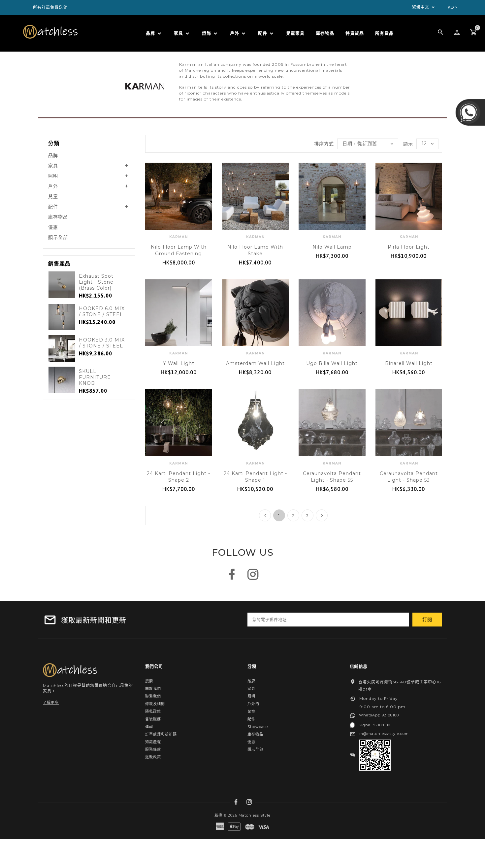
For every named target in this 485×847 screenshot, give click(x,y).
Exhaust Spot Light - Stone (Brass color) (96, 282)
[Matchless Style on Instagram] (253, 577)
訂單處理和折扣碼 (161, 734)
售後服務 (153, 719)
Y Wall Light (178, 363)
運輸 (149, 726)
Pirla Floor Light (409, 247)
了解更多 (51, 702)
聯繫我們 (153, 696)
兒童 (53, 196)
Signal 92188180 (374, 725)
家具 (53, 166)
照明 (53, 176)
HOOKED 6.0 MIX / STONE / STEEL (102, 311)
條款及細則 (155, 704)
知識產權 (153, 742)
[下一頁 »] (321, 515)
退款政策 (153, 757)
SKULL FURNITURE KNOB (95, 377)
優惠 (53, 227)
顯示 (408, 144)
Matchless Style (255, 815)
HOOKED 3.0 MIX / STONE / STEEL (102, 343)
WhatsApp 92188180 (379, 715)
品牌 (53, 155)
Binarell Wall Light (409, 363)
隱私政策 (153, 711)
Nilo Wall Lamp (332, 247)
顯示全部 (58, 237)
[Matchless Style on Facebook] (232, 577)
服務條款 (153, 749)
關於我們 (153, 688)
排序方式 (324, 144)
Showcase (257, 726)
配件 (53, 207)
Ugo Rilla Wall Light (332, 363)
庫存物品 (58, 217)
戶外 (53, 186)
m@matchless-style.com (384, 733)
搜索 (149, 681)
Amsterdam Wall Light (255, 363)
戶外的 (253, 704)
